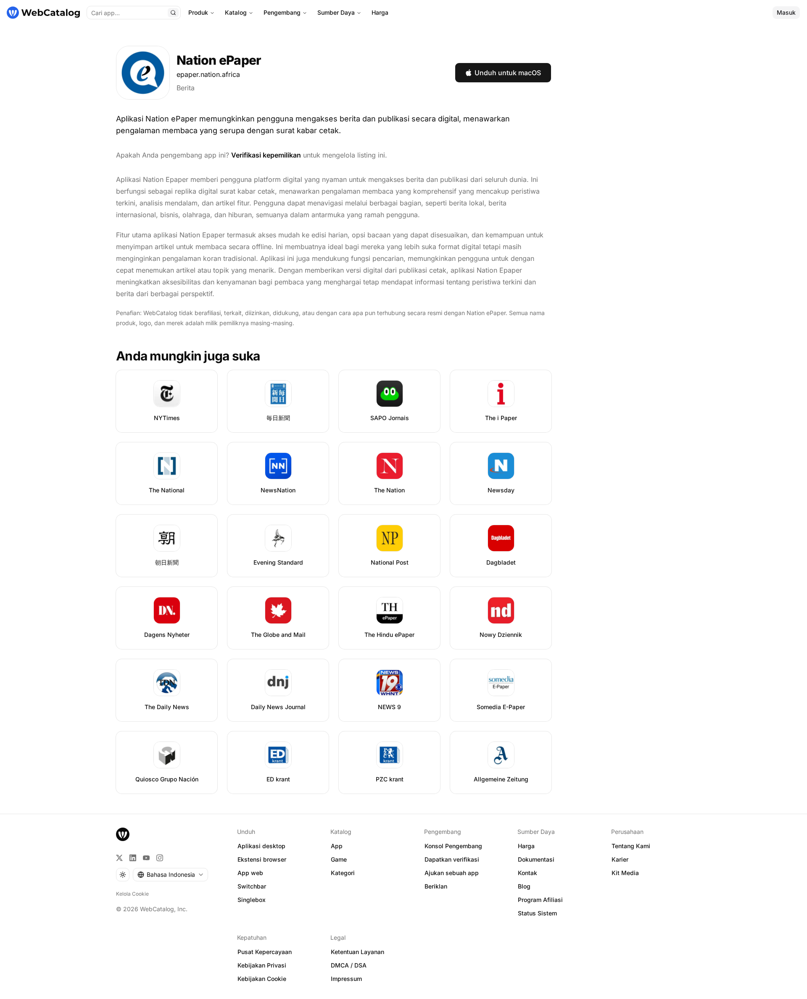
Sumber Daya (336, 12)
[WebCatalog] (122, 834)
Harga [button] (526, 845)
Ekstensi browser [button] (261, 859)
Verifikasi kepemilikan (266, 155)
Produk (198, 12)
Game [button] (339, 859)
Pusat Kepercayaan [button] (264, 951)
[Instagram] (159, 857)
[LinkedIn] (132, 857)
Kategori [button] (343, 872)
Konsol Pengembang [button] (453, 845)
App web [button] (250, 872)
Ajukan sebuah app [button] (452, 872)
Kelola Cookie (132, 894)
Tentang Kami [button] (631, 845)
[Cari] (173, 13)
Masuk (786, 12)
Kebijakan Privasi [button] (261, 965)
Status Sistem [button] (537, 913)
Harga (380, 12)
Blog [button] (524, 886)
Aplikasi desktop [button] (261, 845)
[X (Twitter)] (119, 857)
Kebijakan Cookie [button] (261, 978)
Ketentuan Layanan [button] (357, 951)
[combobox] (170, 874)
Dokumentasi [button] (536, 859)
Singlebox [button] (251, 899)
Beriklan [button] (436, 886)
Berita (186, 88)
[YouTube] (146, 857)
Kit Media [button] (625, 872)
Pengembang (282, 12)
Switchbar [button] (251, 886)
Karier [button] (620, 859)
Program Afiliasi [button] (540, 899)
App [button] (337, 845)
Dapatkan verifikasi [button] (452, 859)
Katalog (236, 12)
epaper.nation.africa (208, 74)
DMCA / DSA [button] (349, 965)
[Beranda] (43, 12)
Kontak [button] (527, 872)
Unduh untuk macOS (508, 72)
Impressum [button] (346, 978)
